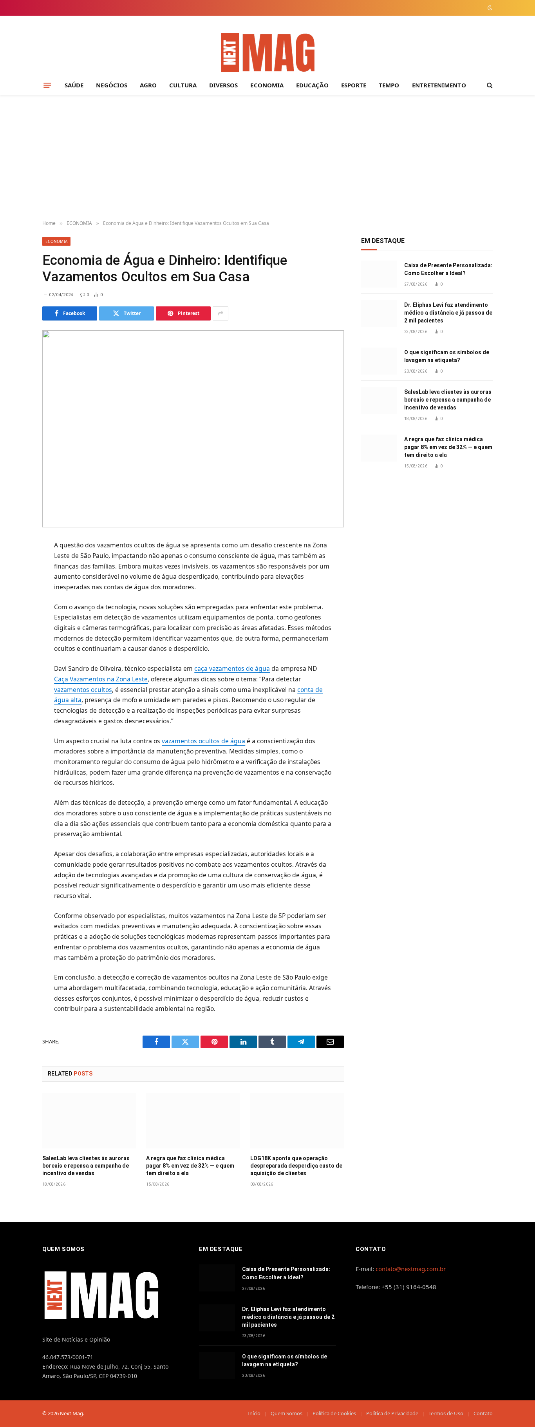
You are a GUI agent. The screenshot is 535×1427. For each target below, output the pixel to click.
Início (254, 1413)
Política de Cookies (334, 1413)
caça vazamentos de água (232, 668)
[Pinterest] (14, 623)
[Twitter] (14, 585)
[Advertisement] (267, 158)
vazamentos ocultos (83, 689)
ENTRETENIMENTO (439, 85)
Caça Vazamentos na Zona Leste (101, 679)
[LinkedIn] (14, 604)
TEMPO (389, 85)
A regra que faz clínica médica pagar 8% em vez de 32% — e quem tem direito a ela (190, 1165)
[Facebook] (14, 565)
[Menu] (47, 85)
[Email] (14, 642)
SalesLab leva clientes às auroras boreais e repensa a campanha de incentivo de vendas (86, 1165)
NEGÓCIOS (111, 85)
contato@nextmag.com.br (411, 1269)
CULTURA (183, 85)
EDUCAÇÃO (312, 85)
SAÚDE (74, 85)
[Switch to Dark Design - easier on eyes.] (489, 8)
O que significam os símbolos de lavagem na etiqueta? (446, 356)
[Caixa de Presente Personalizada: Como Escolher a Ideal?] (379, 274)
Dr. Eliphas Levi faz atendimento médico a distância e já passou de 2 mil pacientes (448, 313)
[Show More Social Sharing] (220, 313)
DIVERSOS (223, 85)
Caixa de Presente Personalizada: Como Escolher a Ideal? (448, 269)
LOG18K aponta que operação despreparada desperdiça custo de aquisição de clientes (296, 1165)
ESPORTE (354, 85)
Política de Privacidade (392, 1413)
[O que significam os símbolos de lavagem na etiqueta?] (379, 361)
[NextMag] (267, 53)
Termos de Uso (445, 1413)
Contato (483, 1413)
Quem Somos (286, 1413)
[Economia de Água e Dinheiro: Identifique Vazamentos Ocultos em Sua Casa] (193, 428)
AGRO (148, 85)
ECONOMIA (267, 85)
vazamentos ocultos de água (203, 741)
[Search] (489, 85)
